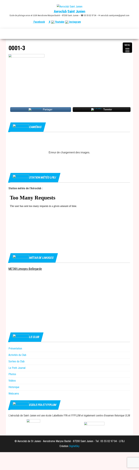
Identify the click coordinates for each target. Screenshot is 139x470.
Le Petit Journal (16, 368)
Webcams (13, 393)
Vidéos (12, 380)
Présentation (15, 348)
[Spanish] (120, 21)
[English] (116, 21)
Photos (12, 374)
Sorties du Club (16, 361)
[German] (124, 21)
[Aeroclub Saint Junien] (10, 34)
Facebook (39, 21)
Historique (13, 387)
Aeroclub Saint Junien (69, 11)
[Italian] (129, 21)
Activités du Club (17, 355)
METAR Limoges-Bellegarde (25, 269)
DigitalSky (74, 446)
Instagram (74, 21)
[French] (112, 21)
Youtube (59, 21)
